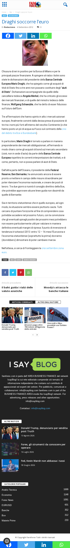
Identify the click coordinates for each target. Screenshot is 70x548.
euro (18, 260)
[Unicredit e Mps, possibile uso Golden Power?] (57, 314)
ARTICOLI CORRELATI (22, 302)
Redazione (9, 27)
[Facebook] (8, 36)
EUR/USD (7, 505)
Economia (13, 16)
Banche (5, 510)
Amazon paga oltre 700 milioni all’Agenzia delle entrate (34, 327)
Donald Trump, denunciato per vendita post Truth (10, 327)
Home (4, 12)
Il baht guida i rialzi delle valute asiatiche (17, 289)
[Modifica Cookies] (6, 541)
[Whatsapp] (46, 36)
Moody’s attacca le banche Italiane (56, 289)
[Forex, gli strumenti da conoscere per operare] (10, 449)
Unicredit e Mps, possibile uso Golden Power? (57, 325)
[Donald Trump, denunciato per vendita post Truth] (12, 315)
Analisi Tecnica (9, 490)
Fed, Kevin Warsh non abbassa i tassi (43, 460)
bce (12, 260)
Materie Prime (8, 520)
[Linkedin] (33, 36)
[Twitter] (21, 36)
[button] (64, 5)
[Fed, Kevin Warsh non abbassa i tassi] (10, 465)
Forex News (7, 500)
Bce (11, 12)
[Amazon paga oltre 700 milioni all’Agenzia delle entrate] (35, 315)
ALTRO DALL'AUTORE (48, 302)
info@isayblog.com (40, 408)
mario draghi (30, 260)
